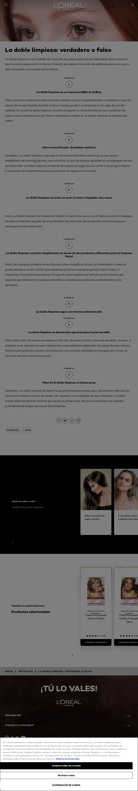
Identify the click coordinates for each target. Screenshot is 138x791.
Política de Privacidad (67, 758)
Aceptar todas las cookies (66, 765)
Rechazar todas (66, 775)
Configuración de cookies (66, 784)
